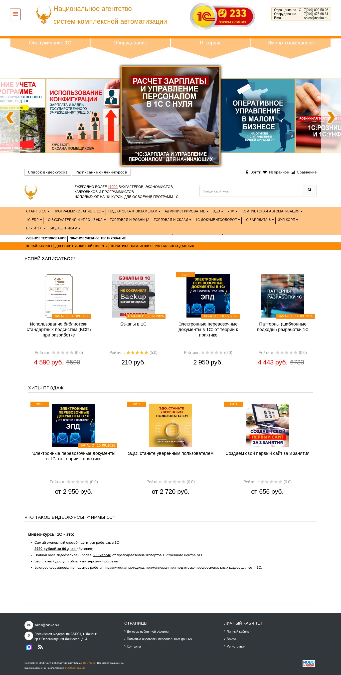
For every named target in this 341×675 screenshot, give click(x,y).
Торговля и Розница (130, 220)
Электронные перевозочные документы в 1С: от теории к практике (208, 330)
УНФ (231, 211)
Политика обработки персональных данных (159, 639)
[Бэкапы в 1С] (133, 296)
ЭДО (217, 211)
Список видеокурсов (48, 172)
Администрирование (186, 211)
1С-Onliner (89, 663)
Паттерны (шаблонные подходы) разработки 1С (283, 327)
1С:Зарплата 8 (258, 220)
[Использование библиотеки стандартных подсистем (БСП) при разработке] (59, 296)
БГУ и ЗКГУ (35, 228)
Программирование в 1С (77, 211)
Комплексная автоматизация (271, 211)
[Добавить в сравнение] (66, 276)
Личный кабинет (239, 631)
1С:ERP (33, 220)
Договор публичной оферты (148, 631)
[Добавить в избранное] (50, 276)
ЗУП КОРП (287, 220)
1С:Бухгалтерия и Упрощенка (75, 220)
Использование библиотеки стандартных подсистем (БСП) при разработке (59, 330)
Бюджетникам (64, 228)
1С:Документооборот (216, 220)
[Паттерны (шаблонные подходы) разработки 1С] (282, 296)
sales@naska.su (316, 18)
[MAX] (28, 647)
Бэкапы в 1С (133, 324)
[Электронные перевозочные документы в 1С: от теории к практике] (208, 296)
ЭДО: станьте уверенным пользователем (170, 453)
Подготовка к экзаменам (133, 211)
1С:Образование (75, 668)
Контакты (134, 646)
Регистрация (236, 646)
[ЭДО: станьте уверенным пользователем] (170, 425)
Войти (231, 639)
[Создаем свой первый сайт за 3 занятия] (267, 425)
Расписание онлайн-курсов (101, 172)
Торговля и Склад (171, 220)
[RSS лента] (40, 647)
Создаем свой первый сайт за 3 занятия (267, 453)
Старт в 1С (36, 211)
